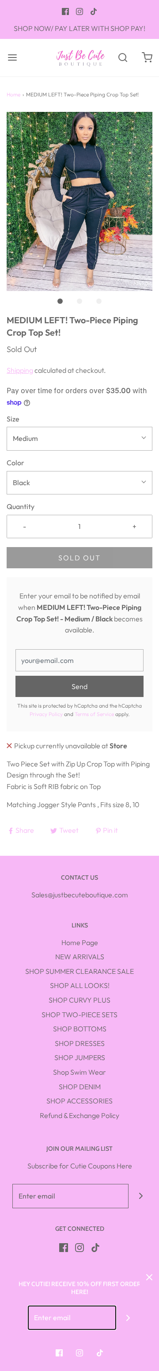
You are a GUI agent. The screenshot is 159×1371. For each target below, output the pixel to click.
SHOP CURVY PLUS (79, 1000)
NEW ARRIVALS (79, 956)
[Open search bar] (122, 58)
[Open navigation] (12, 58)
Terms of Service (94, 714)
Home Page (79, 942)
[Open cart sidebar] (147, 58)
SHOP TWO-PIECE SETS (79, 1014)
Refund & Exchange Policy (79, 1115)
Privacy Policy (46, 714)
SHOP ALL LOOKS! (80, 985)
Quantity (20, 506)
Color (15, 462)
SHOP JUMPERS (79, 1057)
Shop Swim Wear (79, 1072)
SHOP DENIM (80, 1086)
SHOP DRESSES (80, 1043)
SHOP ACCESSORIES (79, 1100)
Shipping (20, 370)
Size (13, 418)
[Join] (141, 1196)
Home (13, 94)
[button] (79, 201)
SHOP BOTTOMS (79, 1028)
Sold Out (79, 557)
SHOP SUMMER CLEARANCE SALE (79, 971)
